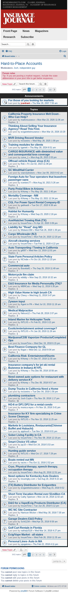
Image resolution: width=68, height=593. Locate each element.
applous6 (25, 431)
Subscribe (27, 37)
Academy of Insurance (43, 5)
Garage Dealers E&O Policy (25, 518)
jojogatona (26, 544)
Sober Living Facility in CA (24, 435)
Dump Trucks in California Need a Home (33, 388)
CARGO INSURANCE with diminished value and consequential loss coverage (35, 153)
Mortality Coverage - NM (23, 195)
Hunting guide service (22, 450)
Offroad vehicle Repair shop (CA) (29, 161)
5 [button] (43, 89)
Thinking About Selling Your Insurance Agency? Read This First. (32, 127)
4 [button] (40, 89)
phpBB (24, 591)
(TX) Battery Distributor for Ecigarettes (32, 485)
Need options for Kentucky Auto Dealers (33, 476)
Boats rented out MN (21, 459)
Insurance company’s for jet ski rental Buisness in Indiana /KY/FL (31, 366)
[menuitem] (8, 51)
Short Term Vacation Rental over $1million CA (36, 494)
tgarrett (24, 147)
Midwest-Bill (26, 230)
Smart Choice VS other (22, 441)
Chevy (24, 295)
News (26, 31)
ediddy (24, 277)
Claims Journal (36, 2)
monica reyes (27, 407)
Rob (23, 164)
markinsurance (28, 120)
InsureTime (26, 223)
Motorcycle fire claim (21, 274)
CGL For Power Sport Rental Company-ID (34, 202)
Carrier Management (15, 7)
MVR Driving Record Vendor (26, 137)
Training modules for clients (25, 144)
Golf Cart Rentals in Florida (25, 527)
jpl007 (23, 250)
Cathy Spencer (28, 497)
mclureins (25, 140)
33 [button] (50, 89)
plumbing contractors (21, 395)
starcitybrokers (28, 173)
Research (9, 37)
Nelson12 (25, 313)
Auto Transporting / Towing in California (33, 247)
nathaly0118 (26, 530)
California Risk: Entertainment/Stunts (31, 355)
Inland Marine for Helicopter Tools (29, 319)
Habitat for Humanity (21, 211)
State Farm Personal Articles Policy (30, 256)
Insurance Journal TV (15, 5)
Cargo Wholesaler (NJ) (22, 234)
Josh (16, 68)
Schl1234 (25, 521)
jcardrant (25, 103)
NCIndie (24, 259)
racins (24, 462)
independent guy (27, 68)
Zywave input (16, 301)
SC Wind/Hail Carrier (21, 170)
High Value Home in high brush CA (30, 292)
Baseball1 (25, 268)
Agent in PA (26, 304)
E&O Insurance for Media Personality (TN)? (35, 283)
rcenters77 (26, 182)
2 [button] (32, 89)
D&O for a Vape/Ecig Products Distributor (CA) (37, 503)
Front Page (10, 31)
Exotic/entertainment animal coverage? (32, 328)
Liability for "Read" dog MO (25, 227)
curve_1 (24, 157)
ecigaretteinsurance (30, 132)
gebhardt (25, 205)
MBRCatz (25, 286)
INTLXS (24, 322)
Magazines (41, 31)
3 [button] (36, 89)
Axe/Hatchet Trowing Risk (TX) (27, 220)
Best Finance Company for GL (27, 346)
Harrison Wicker (28, 512)
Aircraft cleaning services (24, 240)
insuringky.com (28, 479)
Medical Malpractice (20, 310)
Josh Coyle (26, 398)
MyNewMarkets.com (14, 2)
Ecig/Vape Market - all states (25, 534)
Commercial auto (19, 265)
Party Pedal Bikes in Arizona (26, 188)
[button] (24, 90)
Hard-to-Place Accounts (21, 63)
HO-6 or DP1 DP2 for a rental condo (30, 404)
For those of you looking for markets (31, 100)
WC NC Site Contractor (22, 509)
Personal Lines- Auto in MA (25, 541)
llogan (23, 349)
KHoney (24, 191)
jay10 (23, 444)
